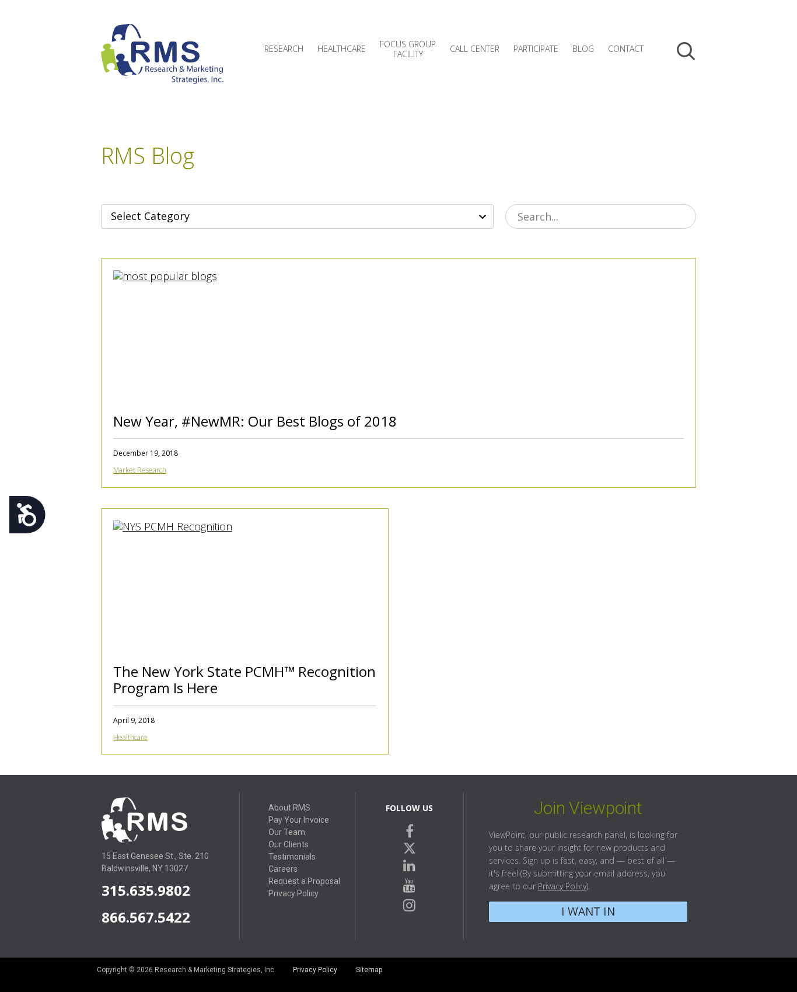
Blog (583, 48)
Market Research (139, 470)
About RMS (289, 807)
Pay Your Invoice (298, 820)
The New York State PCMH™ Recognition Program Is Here (244, 680)
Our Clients (288, 844)
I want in (588, 911)
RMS (162, 63)
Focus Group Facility (408, 49)
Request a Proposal (304, 881)
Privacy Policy (293, 893)
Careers (283, 869)
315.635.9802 (146, 890)
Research (283, 48)
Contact (626, 48)
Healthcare (341, 48)
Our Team (286, 832)
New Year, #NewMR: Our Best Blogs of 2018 (255, 421)
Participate (535, 48)
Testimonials (292, 856)
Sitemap (369, 970)
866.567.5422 (146, 917)
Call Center (474, 48)
